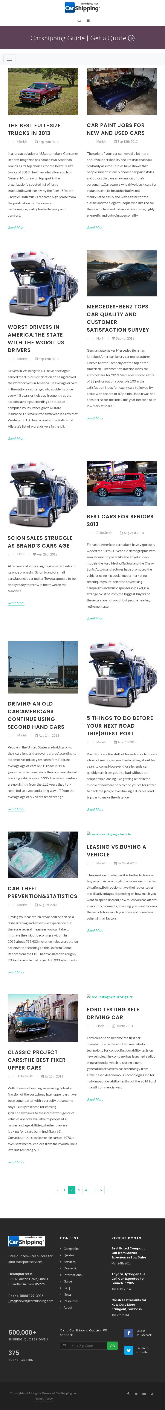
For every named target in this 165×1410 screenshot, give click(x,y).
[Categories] (9, 59)
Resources (71, 1301)
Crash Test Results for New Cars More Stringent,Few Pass (129, 1304)
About (68, 1307)
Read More (16, 227)
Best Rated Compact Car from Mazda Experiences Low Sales (129, 1253)
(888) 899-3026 (31, 1295)
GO (112, 1345)
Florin (100, 338)
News (68, 1294)
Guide (68, 1281)
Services (70, 1262)
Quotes (69, 1255)
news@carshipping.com (35, 1301)
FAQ (67, 1288)
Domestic (70, 1268)
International (73, 1275)
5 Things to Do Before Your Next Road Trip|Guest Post (120, 726)
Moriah (22, 141)
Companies (71, 1249)
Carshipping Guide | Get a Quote (79, 38)
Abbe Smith (104, 532)
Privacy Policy (43, 1398)
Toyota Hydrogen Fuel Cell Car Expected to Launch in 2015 (129, 1278)
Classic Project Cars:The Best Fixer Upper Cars (37, 1060)
